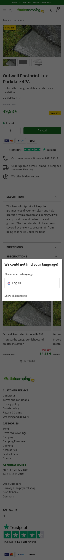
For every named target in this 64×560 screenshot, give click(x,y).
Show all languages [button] (15, 296)
